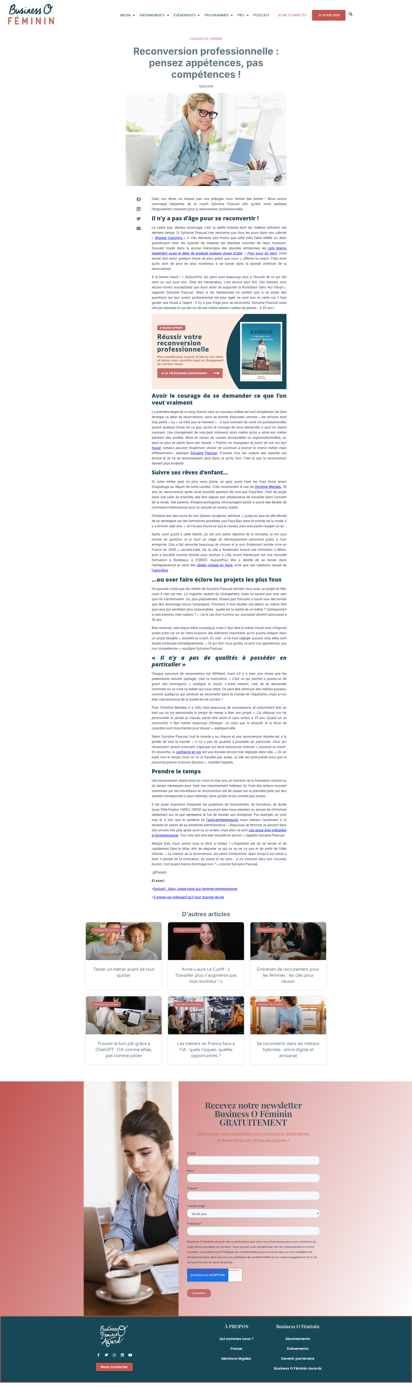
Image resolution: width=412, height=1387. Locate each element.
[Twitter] (106, 1355)
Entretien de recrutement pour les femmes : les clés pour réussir (288, 975)
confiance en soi (188, 752)
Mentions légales (236, 1358)
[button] (351, 14)
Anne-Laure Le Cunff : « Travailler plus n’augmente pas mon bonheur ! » (206, 975)
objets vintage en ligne (214, 565)
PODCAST (261, 15)
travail (156, 448)
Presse (236, 1348)
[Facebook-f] (98, 1355)
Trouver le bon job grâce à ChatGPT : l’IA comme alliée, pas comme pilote (123, 1049)
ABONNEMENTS (152, 15)
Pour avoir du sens (262, 253)
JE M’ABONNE (329, 15)
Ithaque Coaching (169, 238)
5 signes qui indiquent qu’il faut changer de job (188, 897)
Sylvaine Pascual (203, 453)
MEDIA (125, 15)
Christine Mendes (267, 487)
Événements (298, 1348)
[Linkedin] (122, 1355)
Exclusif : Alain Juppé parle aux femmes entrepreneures (195, 889)
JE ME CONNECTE (292, 15)
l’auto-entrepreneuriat (222, 820)
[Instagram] (114, 1355)
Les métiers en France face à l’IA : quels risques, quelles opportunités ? (206, 1049)
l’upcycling (160, 570)
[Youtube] (130, 1355)
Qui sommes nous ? (236, 1338)
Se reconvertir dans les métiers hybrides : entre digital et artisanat (288, 1049)
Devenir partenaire (297, 1358)
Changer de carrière (206, 38)
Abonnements (297, 1338)
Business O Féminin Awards (298, 1368)
